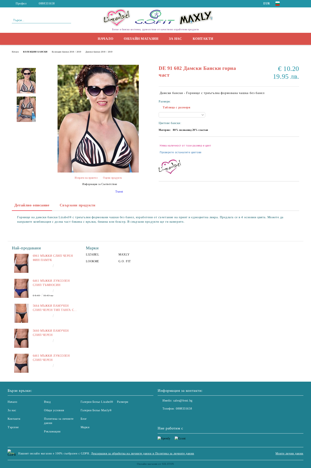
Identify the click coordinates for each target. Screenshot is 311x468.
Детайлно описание (32, 205)
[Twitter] (296, 3)
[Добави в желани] (296, 149)
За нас (175, 38)
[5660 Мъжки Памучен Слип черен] (21, 338)
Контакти (203, 38)
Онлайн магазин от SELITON (155, 463)
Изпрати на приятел (86, 177)
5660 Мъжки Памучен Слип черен (51, 333)
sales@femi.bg (182, 400)
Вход (47, 401)
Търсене (13, 427)
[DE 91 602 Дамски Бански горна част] (98, 171)
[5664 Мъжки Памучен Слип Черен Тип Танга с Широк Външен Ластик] (21, 313)
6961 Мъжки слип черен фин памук (53, 258)
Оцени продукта (112, 177)
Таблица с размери (176, 107)
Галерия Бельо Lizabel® (97, 401)
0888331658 (47, 3)
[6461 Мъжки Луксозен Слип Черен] (21, 363)
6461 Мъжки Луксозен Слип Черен (51, 358)
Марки (85, 427)
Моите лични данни (289, 453)
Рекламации (52, 431)
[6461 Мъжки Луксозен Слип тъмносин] (21, 288)
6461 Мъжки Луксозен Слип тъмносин (51, 283)
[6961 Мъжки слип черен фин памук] (21, 263)
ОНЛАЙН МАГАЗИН (141, 38)
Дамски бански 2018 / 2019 (99, 52)
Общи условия (54, 410)
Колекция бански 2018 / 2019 (66, 52)
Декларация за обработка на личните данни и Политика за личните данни (142, 453)
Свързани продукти (78, 205)
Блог (84, 418)
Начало (105, 38)
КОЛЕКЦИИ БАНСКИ (35, 52)
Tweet (119, 191)
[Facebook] (290, 3)
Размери (122, 401)
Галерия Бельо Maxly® (96, 410)
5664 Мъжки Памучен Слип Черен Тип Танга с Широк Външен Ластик (53, 308)
